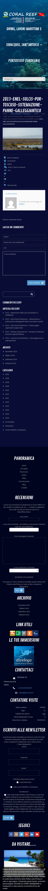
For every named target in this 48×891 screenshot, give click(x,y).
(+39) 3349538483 (25, 688)
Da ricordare (9, 422)
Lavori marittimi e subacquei (20, 114)
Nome (24, 747)
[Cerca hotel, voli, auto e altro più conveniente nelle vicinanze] (29, 633)
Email (24, 768)
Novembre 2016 (11, 351)
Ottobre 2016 (10, 355)
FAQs (24, 478)
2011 (7, 394)
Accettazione (24, 792)
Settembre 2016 (11, 359)
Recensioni (24, 472)
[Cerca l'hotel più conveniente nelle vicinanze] (24, 633)
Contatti (24, 488)
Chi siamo (24, 469)
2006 (7, 378)
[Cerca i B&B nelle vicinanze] (18, 633)
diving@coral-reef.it (26, 693)
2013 (36, 114)
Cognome (24, 757)
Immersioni (9, 426)
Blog (24, 485)
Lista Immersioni (25, 782)
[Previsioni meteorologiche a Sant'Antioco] (12, 633)
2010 (7, 390)
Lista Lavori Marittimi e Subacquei (25, 787)
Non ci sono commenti (16, 167)
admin (9, 164)
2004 (7, 374)
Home (5, 114)
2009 (7, 386)
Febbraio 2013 (10, 363)
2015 (7, 414)
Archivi (24, 475)
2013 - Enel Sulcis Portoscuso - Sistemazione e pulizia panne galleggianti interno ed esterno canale (24, 116)
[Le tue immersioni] (24, 656)
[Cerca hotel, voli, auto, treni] (35, 633)
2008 (7, 382)
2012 (7, 402)
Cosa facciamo (24, 481)
